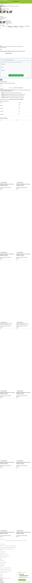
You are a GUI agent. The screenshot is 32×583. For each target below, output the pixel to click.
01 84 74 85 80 (21, 574)
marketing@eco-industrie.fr (23, 575)
